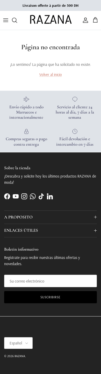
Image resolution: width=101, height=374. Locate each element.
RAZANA (20, 356)
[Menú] (5, 20)
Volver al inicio (50, 74)
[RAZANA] (50, 20)
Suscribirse (50, 297)
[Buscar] (17, 20)
